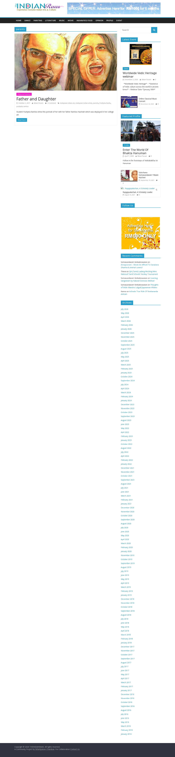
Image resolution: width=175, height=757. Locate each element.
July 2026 (124, 309)
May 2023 (125, 428)
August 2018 (126, 615)
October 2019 (126, 559)
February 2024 (127, 396)
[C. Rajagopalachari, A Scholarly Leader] (138, 188)
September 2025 (128, 345)
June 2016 (125, 718)
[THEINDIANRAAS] (39, 4)
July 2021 (124, 488)
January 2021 (126, 503)
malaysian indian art (67, 103)
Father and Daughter (36, 99)
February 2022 (127, 460)
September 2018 (128, 611)
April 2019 (125, 583)
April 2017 (125, 678)
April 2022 (125, 456)
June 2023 (125, 424)
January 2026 (126, 329)
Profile (109, 20)
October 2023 (126, 412)
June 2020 (125, 531)
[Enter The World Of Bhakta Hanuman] (141, 122)
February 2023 (127, 436)
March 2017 (126, 682)
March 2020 (126, 543)
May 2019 (125, 579)
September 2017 (128, 658)
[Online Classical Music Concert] (129, 97)
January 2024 (126, 400)
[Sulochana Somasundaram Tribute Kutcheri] (129, 171)
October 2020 (126, 515)
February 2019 (127, 591)
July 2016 (124, 714)
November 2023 (127, 408)
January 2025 (126, 372)
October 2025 (126, 341)
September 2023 (128, 416)
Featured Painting (24, 94)
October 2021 (126, 476)
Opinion (99, 20)
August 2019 (126, 567)
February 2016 (127, 730)
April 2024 (125, 388)
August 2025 (126, 349)
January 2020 (126, 551)
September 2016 (128, 706)
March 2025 (126, 364)
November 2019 (127, 555)
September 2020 (128, 519)
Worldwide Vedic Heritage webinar (140, 74)
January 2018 (126, 642)
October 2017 (126, 654)
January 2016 (126, 734)
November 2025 (127, 337)
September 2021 (128, 480)
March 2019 (126, 587)
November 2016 (127, 698)
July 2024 (124, 384)
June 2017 (125, 670)
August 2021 (126, 484)
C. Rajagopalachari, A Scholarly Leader (140, 190)
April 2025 (125, 360)
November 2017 (127, 650)
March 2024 (126, 392)
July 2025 (124, 353)
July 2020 (124, 527)
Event (119, 20)
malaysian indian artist (84, 103)
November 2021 (127, 472)
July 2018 (124, 619)
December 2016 (127, 694)
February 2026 (127, 325)
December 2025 (127, 333)
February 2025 (127, 368)
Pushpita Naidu (105, 103)
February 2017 (127, 686)
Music (62, 20)
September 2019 (128, 563)
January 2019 (126, 595)
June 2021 (125, 492)
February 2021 (127, 499)
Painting (38, 20)
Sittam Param (38, 103)
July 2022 (124, 452)
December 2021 (127, 468)
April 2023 (125, 432)
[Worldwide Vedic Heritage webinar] (141, 45)
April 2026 (125, 317)
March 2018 (126, 635)
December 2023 (127, 404)
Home (18, 20)
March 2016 (126, 726)
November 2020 (127, 511)
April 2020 (125, 539)
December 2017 (127, 646)
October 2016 (126, 702)
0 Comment (51, 103)
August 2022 (126, 448)
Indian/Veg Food (84, 20)
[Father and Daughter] (65, 35)
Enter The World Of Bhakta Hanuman (135, 151)
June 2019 (125, 575)
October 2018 (126, 607)
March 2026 (126, 321)
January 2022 (126, 464)
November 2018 (127, 603)
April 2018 (125, 631)
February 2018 (127, 638)
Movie (71, 20)
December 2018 (127, 599)
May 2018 (125, 627)
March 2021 (126, 496)
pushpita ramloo (22, 106)
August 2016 (126, 710)
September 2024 (128, 380)
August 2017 (126, 662)
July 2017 (124, 666)
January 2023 (126, 440)
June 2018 (125, 623)
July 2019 (124, 571)
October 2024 (126, 376)
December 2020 (127, 507)
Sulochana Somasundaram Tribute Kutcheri (148, 175)
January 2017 (126, 690)
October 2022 (126, 444)
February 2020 (127, 547)
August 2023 (126, 420)
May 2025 (125, 357)
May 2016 (125, 722)
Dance (27, 20)
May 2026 (125, 313)
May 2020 (125, 535)
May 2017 (125, 674)
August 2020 (126, 523)
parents (96, 103)
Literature (50, 20)
